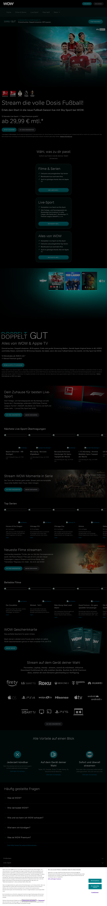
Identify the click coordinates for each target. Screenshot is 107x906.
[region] (53, 886)
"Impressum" (41, 900)
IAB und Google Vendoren (54, 879)
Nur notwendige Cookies (95, 886)
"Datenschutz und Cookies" (29, 900)
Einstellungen (94, 892)
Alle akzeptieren (95, 880)
